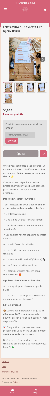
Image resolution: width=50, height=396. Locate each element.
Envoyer (12, 140)
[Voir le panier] (45, 9)
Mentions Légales (10, 371)
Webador (16, 382)
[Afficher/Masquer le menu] (5, 9)
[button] (8, 87)
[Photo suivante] (42, 59)
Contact (5, 361)
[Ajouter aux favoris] (43, 153)
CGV (4, 366)
